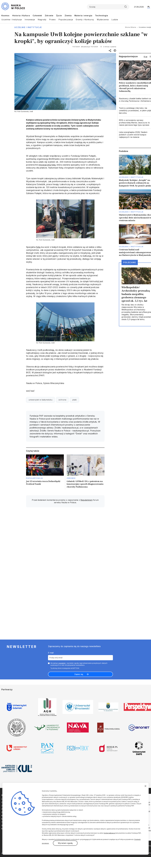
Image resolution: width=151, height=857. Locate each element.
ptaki (74, 400)
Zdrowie (49, 15)
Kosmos (5, 15)
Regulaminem (86, 500)
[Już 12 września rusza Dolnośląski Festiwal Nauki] (45, 471)
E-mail (51, 653)
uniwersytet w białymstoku (40, 400)
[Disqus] (65, 542)
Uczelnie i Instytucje (11, 19)
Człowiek (37, 15)
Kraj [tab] (145, 56)
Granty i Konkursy (85, 19)
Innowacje (30, 19)
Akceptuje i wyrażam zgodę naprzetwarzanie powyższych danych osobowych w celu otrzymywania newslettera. (78, 664)
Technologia (101, 15)
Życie (59, 15)
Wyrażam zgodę (65, 843)
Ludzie (114, 19)
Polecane (129, 262)
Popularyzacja (66, 19)
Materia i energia (83, 15)
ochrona (62, 400)
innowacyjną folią (47, 165)
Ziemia (68, 15)
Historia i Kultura (21, 15)
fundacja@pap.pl (109, 833)
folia (38, 247)
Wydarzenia (103, 19)
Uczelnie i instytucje (28, 27)
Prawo (52, 19)
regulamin (62, 663)
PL (149, 7)
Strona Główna (130, 27)
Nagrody (42, 19)
